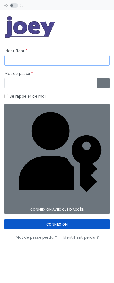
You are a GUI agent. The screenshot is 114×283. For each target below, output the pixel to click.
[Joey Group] (30, 24)
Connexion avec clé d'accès (57, 209)
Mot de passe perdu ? (36, 237)
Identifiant (15, 50)
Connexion (57, 224)
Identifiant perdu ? (81, 237)
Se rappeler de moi (28, 96)
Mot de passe (18, 73)
